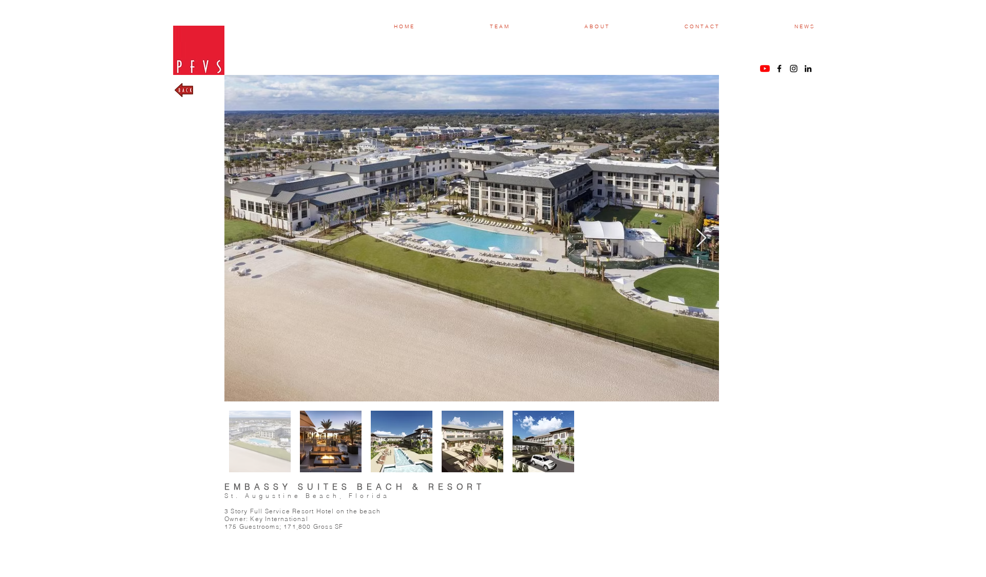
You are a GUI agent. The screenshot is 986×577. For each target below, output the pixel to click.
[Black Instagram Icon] (794, 68)
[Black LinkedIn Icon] (808, 68)
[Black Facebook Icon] (779, 68)
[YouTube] (765, 68)
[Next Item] (701, 238)
